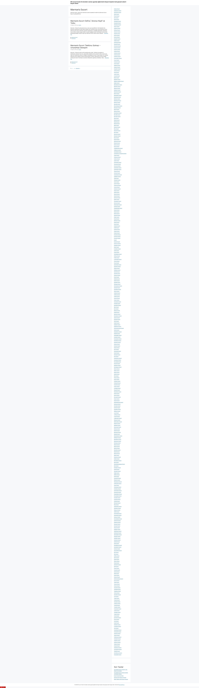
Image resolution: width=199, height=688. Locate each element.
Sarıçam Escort (117, 524)
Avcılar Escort (117, 70)
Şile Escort (116, 554)
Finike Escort (116, 257)
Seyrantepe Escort (118, 550)
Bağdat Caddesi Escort (119, 81)
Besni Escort (116, 109)
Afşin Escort (116, 14)
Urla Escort (116, 621)
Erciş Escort (116, 224)
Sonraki (78, 68)
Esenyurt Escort (117, 243)
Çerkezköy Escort (117, 169)
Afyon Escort (116, 16)
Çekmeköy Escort (117, 167)
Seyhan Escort (117, 548)
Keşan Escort (116, 372)
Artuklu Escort (117, 61)
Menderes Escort (117, 439)
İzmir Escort (116, 321)
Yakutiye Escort (117, 633)
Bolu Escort (116, 128)
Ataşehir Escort (117, 68)
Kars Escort (116, 349)
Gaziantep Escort (117, 264)
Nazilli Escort (116, 469)
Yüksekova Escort (117, 647)
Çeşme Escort (117, 171)
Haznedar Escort (117, 301)
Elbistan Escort (117, 220)
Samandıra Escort (117, 515)
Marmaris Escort (74, 37)
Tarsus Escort (117, 584)
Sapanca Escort (117, 522)
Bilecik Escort (117, 120)
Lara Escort (116, 413)
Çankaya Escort (117, 157)
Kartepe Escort (117, 354)
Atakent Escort (117, 65)
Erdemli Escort (117, 225)
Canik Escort (116, 155)
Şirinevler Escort (117, 564)
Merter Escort (117, 448)
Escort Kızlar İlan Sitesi (118, 675)
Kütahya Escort (117, 411)
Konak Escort (116, 393)
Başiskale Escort (117, 97)
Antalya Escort (117, 54)
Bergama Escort (117, 107)
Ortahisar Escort (117, 488)
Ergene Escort (117, 233)
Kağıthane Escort (117, 326)
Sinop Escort (116, 562)
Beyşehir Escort (117, 116)
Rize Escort (116, 504)
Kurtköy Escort (117, 407)
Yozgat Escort (117, 645)
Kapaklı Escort (117, 333)
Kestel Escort (116, 374)
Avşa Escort (116, 72)
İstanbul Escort (117, 319)
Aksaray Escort (117, 31)
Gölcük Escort (117, 278)
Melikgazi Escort (117, 437)
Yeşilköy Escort (117, 640)
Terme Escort (117, 592)
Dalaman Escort (117, 188)
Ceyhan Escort (117, 173)
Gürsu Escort (116, 291)
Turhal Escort (117, 610)
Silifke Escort (116, 555)
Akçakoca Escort (117, 24)
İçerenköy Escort (117, 305)
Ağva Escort (116, 19)
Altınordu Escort (117, 45)
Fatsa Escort (116, 252)
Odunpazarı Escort (118, 481)
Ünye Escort (116, 619)
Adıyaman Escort (117, 12)
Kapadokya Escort (118, 331)
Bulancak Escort (117, 141)
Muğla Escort (116, 458)
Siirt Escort (116, 552)
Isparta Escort (117, 317)
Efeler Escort (116, 217)
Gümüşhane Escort (118, 285)
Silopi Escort (116, 559)
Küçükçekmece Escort (118, 402)
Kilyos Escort (116, 377)
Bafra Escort (116, 77)
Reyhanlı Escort (117, 503)
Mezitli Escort (117, 451)
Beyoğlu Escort (117, 114)
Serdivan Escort (117, 540)
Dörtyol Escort (117, 203)
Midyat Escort (117, 453)
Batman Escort (117, 98)
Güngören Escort (117, 289)
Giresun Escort (117, 275)
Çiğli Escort (116, 178)
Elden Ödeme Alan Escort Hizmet (121, 679)
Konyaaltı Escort (117, 397)
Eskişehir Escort (117, 245)
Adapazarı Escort (117, 10)
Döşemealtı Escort (118, 204)
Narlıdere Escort (117, 467)
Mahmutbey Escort (118, 421)
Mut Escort (116, 465)
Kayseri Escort (117, 363)
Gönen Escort (117, 280)
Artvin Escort (116, 63)
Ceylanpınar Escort (118, 174)
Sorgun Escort (117, 577)
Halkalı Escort (117, 296)
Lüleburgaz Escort (118, 418)
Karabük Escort (117, 337)
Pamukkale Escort (117, 495)
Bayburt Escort (117, 102)
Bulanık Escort (117, 143)
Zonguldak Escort (117, 654)
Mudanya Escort (117, 457)
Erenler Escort (117, 229)
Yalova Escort (117, 635)
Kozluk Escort (117, 400)
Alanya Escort (117, 37)
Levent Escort (117, 416)
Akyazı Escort (117, 35)
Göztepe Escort (117, 284)
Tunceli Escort (117, 605)
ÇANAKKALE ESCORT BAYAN (120, 153)
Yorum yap (73, 38)
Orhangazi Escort (117, 487)
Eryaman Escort (117, 234)
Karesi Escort (117, 347)
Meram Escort (117, 444)
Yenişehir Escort (117, 638)
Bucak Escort (116, 139)
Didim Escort (116, 199)
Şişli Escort (116, 566)
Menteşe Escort (117, 443)
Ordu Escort (116, 485)
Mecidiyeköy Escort (118, 435)
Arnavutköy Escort (118, 58)
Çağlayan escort (117, 150)
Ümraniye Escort (117, 617)
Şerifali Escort (117, 541)
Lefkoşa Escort (117, 414)
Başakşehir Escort (117, 95)
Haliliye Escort (117, 294)
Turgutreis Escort (117, 608)
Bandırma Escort (117, 91)
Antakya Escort (117, 53)
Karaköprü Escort (117, 340)
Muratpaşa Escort (117, 460)
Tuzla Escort (116, 615)
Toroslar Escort (117, 601)
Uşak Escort (116, 622)
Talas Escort (116, 582)
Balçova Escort (117, 88)
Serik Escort (116, 543)
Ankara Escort (117, 51)
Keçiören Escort (117, 365)
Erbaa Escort (116, 222)
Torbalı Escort (117, 600)
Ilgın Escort (116, 308)
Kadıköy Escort (117, 324)
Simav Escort (116, 561)
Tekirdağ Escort (117, 589)
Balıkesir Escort (117, 90)
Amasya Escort (117, 47)
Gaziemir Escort (117, 266)
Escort (115, 240)
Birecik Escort (117, 123)
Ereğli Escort (116, 227)
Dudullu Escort (117, 206)
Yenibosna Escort (117, 637)
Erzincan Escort (117, 236)
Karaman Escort (117, 342)
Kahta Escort (116, 330)
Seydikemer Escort (118, 545)
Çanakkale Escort (117, 151)
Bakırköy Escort (117, 86)
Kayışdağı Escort (117, 361)
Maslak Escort (117, 434)
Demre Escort (117, 194)
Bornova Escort (117, 134)
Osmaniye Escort (117, 492)
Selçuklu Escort (117, 536)
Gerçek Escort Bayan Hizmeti (120, 677)
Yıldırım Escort (117, 644)
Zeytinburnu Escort (118, 652)
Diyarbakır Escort (117, 201)
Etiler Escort (116, 247)
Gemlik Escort (117, 271)
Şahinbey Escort (117, 508)
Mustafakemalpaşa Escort (119, 464)
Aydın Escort (116, 74)
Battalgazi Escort (117, 100)
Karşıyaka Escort (117, 351)
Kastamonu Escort (118, 358)
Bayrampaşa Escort (118, 105)
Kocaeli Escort (117, 390)
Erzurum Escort (117, 238)
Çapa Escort (116, 160)
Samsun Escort (117, 517)
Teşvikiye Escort (117, 594)
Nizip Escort (116, 476)
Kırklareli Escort (117, 383)
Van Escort (116, 628)
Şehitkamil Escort (117, 533)
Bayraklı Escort (117, 104)
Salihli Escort (116, 511)
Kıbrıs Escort (116, 379)
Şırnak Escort (117, 571)
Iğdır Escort (116, 307)
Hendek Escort (117, 303)
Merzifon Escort (117, 450)
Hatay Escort (116, 300)
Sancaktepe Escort (118, 518)
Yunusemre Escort (118, 649)
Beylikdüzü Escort (117, 113)
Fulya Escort (116, 263)
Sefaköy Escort (117, 529)
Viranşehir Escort (117, 631)
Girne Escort (116, 277)
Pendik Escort (117, 501)
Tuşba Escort (117, 614)
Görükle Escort (117, 282)
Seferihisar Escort (117, 531)
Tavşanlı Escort (117, 587)
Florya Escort (116, 261)
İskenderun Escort (118, 315)
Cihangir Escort (117, 180)
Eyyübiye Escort (117, 248)
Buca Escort (116, 137)
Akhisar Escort (117, 30)
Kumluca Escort (117, 404)
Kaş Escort (116, 356)
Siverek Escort (117, 570)
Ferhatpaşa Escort (118, 254)
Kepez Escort (116, 370)
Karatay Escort (117, 345)
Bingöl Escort (116, 121)
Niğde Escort (116, 473)
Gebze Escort (117, 268)
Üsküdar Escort (117, 624)
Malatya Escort (117, 423)
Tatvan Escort (117, 585)
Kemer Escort (117, 368)
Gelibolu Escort (117, 270)
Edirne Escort (117, 213)
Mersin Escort (117, 446)
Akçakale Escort (117, 23)
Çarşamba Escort (117, 162)
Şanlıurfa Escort (117, 520)
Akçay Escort (116, 26)
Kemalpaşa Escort (117, 367)
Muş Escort (116, 462)
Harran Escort (117, 298)
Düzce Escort (117, 210)
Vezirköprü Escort (117, 630)
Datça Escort (116, 190)
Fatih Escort (116, 250)
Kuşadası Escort (117, 409)
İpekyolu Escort (117, 314)
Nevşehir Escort (117, 471)
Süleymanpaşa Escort (118, 578)
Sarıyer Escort (117, 527)
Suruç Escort (116, 580)
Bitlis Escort (116, 125)
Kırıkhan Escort (117, 381)
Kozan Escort (116, 398)
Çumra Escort (117, 187)
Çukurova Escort (117, 185)
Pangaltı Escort (117, 497)
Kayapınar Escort (117, 360)
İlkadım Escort (117, 310)
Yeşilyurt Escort (117, 642)
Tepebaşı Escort (117, 591)
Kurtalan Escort (117, 405)
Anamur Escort (117, 49)
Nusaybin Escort (117, 478)
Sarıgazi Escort (117, 525)
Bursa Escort (116, 146)
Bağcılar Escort (117, 79)
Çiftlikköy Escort (117, 176)
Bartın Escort (116, 93)
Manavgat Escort (117, 427)
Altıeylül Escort (117, 44)
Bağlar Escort (117, 83)
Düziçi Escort (116, 211)
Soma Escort (116, 575)
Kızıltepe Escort (117, 388)
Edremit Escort (117, 215)
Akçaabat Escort (117, 21)
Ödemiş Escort (117, 480)
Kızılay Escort (117, 386)
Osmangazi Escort (118, 490)
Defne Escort (116, 192)
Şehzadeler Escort (118, 534)
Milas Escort (116, 455)
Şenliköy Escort (117, 538)
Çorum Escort (117, 183)
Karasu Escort (117, 344)
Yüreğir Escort (117, 651)
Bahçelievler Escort (118, 84)
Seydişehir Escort (117, 547)
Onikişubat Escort (117, 483)
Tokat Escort (116, 598)
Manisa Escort (117, 428)
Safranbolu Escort (117, 506)
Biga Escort (116, 118)
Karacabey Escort (117, 338)
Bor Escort (116, 132)
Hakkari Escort (117, 293)
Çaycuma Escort (117, 164)
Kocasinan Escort (117, 391)
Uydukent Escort (117, 626)
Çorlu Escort (116, 181)
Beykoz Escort (117, 111)
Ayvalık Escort (117, 75)
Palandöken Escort (118, 494)
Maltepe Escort (117, 425)
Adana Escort (117, 8)
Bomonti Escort (117, 130)
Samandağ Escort (117, 513)
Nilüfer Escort (117, 474)
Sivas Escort (116, 568)
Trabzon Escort (117, 603)
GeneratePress (121, 684)
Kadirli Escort (117, 323)
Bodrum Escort (117, 127)
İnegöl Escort (116, 312)
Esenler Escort (117, 241)
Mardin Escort (117, 430)
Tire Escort (116, 596)
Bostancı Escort (117, 135)
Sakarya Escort (117, 510)
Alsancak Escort (117, 42)
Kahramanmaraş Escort (119, 328)
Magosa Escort (117, 420)
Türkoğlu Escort (117, 612)
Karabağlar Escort (117, 335)
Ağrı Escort (116, 17)
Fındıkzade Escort (117, 259)
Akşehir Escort (117, 33)
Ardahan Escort (117, 56)
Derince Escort (117, 197)
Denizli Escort (117, 195)
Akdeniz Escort (117, 28)
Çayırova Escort (117, 165)
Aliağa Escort (117, 40)
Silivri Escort (116, 557)
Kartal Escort (116, 353)
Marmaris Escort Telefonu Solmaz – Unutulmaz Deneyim (85, 46)
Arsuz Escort (116, 60)
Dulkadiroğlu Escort (118, 208)
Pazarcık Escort (117, 499)
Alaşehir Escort (117, 38)
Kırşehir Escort (117, 384)
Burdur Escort (117, 144)
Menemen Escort (117, 441)
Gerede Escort (117, 273)
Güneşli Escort (117, 287)
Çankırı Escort (117, 158)
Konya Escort (116, 395)
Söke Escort (116, 573)
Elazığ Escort (116, 218)
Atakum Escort (117, 67)
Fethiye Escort (117, 255)
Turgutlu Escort (117, 607)
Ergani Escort (117, 231)
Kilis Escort (116, 375)
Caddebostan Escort (118, 148)
